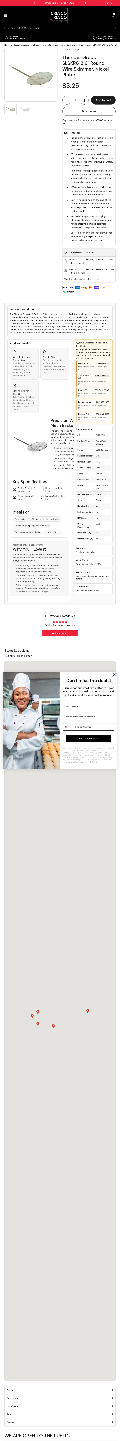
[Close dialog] (114, 674)
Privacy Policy (84, 762)
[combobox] (68, 726)
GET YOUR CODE (88, 738)
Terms (94, 762)
